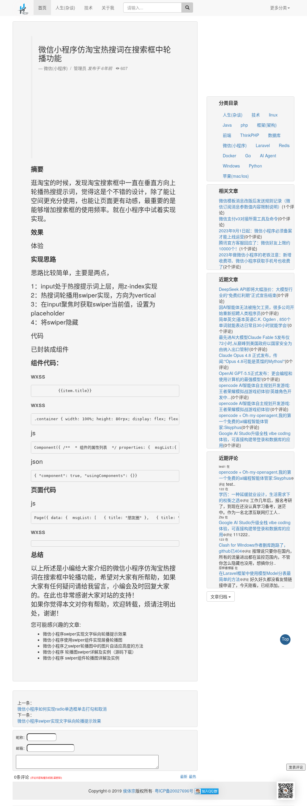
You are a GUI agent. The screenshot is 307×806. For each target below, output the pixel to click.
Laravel (263, 145)
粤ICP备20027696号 (174, 791)
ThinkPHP (249, 135)
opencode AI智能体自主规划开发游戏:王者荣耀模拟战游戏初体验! (254, 406)
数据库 (274, 135)
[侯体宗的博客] (23, 7)
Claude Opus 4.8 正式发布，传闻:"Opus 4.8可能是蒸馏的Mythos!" (252, 358)
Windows (231, 166)
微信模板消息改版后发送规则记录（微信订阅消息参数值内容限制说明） (254, 204)
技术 (88, 8)
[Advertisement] (105, 113)
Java (227, 125)
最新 (183, 776)
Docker (229, 155)
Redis (284, 145)
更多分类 (278, 8)
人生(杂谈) (65, 8)
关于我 (108, 8)
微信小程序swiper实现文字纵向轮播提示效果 (59, 721)
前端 (227, 135)
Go (248, 155)
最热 (192, 776)
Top (285, 639)
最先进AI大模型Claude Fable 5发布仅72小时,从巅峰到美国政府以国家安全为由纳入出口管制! (255, 343)
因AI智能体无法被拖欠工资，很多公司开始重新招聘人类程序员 (256, 310)
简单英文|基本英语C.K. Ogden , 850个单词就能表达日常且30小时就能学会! (255, 322)
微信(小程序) (235, 145)
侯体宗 (129, 791)
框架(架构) (267, 125)
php (244, 125)
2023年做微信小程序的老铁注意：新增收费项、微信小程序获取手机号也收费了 (255, 261)
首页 (42, 8)
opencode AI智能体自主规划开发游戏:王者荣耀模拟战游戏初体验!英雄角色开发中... (255, 391)
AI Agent (268, 155)
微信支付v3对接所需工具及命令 (248, 219)
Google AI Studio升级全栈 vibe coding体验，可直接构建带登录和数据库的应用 (255, 439)
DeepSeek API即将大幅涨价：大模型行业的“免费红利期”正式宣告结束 (256, 292)
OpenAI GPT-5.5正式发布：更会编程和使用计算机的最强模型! (255, 376)
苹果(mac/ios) (236, 176)
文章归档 (219, 596)
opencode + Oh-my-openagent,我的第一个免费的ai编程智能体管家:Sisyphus (255, 421)
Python (255, 166)
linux (273, 115)
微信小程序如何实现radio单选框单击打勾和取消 (62, 709)
